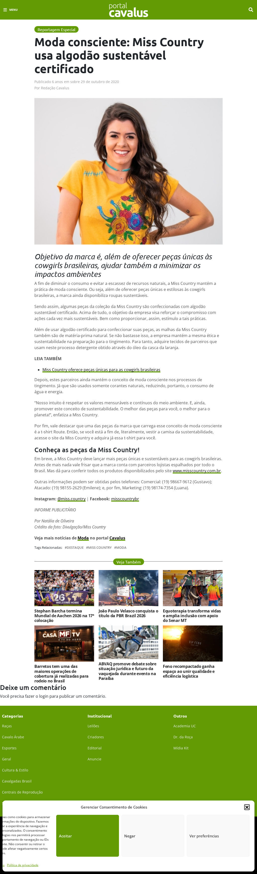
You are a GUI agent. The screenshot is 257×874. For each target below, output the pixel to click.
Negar (129, 835)
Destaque (75, 547)
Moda (83, 538)
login (43, 696)
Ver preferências (204, 835)
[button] (246, 807)
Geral (6, 759)
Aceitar (65, 835)
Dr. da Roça (183, 737)
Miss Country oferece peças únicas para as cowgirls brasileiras (101, 369)
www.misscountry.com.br (197, 470)
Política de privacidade (22, 865)
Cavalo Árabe (13, 737)
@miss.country (71, 499)
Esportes (9, 748)
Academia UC (184, 726)
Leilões (93, 726)
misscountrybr (125, 499)
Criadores (96, 737)
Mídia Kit (180, 748)
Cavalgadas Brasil (17, 781)
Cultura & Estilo (15, 770)
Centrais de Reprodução (22, 792)
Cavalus (117, 538)
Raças (7, 726)
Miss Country (100, 547)
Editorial (95, 748)
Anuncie (94, 759)
